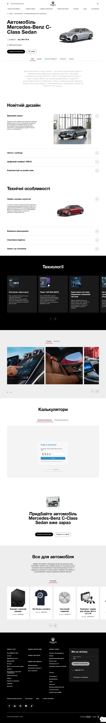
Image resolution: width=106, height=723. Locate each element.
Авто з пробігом (32, 670)
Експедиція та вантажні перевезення (14, 672)
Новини (9, 678)
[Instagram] (20, 706)
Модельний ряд (32, 665)
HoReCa (9, 669)
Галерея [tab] (71, 59)
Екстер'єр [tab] (57, 341)
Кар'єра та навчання (13, 681)
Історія (9, 655)
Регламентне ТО (54, 663)
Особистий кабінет (48, 698)
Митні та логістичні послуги (15, 666)
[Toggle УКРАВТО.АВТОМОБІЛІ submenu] (42, 661)
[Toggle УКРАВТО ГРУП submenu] (16, 649)
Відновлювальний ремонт (56, 658)
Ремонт (51, 655)
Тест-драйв (31, 51)
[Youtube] (26, 706)
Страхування (53, 676)
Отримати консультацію (16, 51)
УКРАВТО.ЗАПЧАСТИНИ (35, 649)
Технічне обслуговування (56, 653)
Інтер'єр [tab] (49, 341)
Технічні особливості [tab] (51, 59)
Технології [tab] (63, 59)
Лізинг (51, 681)
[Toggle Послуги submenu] (55, 672)
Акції (37, 698)
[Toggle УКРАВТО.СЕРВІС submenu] (60, 649)
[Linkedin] (15, 706)
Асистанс (52, 684)
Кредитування (53, 679)
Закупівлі (9, 683)
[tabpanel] (53, 370)
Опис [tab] (32, 59)
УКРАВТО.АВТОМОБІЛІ (34, 661)
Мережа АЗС (11, 661)
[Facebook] (9, 706)
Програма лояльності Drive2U (57, 666)
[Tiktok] (31, 706)
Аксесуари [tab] (53, 580)
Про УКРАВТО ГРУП (12, 653)
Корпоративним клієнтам (17, 3)
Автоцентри (29, 698)
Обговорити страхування (80, 677)
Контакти (10, 686)
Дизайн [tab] (39, 59)
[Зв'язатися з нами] (102, 719)
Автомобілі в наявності (35, 668)
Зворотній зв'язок (12, 675)
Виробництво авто (12, 658)
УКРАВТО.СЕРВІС (54, 649)
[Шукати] (97, 3)
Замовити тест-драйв (62, 534)
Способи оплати (54, 689)
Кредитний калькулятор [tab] (45, 420)
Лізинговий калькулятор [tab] (61, 420)
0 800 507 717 (79, 670)
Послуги (51, 672)
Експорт (9, 663)
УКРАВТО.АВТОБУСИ (34, 655)
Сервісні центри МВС (55, 692)
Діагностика (53, 661)
